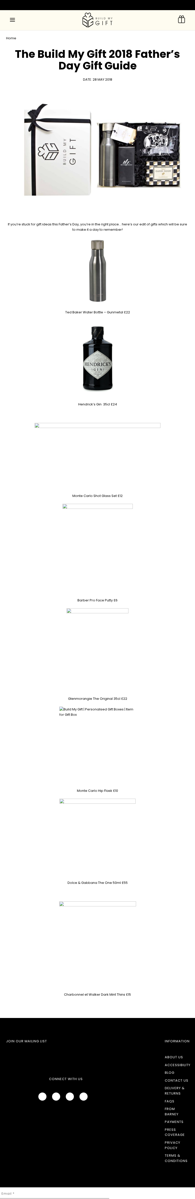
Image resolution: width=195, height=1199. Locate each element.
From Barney (171, 1111)
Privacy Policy (172, 1145)
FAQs (169, 1101)
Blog (169, 1072)
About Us (174, 1057)
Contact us (176, 1080)
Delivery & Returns (175, 1091)
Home (11, 38)
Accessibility (177, 1065)
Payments (174, 1121)
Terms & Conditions (176, 1158)
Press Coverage (175, 1132)
